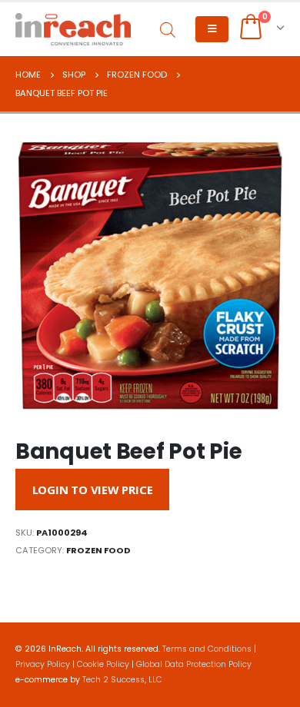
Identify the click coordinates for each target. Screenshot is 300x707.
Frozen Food (98, 550)
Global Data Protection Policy (194, 664)
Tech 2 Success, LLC (122, 679)
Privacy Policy (42, 664)
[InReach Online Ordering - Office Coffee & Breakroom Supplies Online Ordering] (73, 29)
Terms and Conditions (207, 649)
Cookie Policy (103, 664)
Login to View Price (92, 489)
